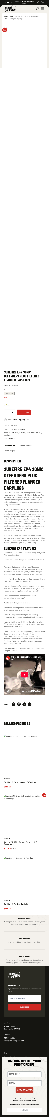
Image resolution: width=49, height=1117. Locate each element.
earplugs (34, 433)
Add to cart (23, 412)
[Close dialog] (44, 1060)
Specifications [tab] (26, 445)
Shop (5, 1053)
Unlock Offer (24, 1090)
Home (6, 17)
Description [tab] (10, 445)
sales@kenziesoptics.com (14, 1040)
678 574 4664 (9, 1038)
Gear (11, 17)
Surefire (22, 433)
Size (5, 390)
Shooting (21, 429)
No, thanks (24, 1110)
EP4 (40, 433)
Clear (6, 397)
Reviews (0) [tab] (10, 450)
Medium (9, 393)
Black (28, 433)
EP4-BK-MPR (13, 433)
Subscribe (24, 1007)
